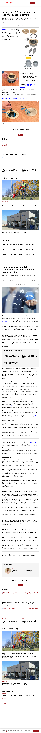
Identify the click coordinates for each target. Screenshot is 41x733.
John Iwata (4, 280)
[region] (20, 731)
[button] (3, 3)
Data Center (4, 681)
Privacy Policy (4, 731)
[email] (24, 25)
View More (37, 628)
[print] (38, 25)
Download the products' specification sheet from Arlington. (15, 98)
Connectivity (5, 9)
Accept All (36, 730)
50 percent (9, 405)
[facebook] (16, 25)
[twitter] (20, 25)
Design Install (5, 201)
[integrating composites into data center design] (20, 220)
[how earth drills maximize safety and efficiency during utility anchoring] (20, 190)
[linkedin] (18, 25)
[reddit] (22, 25)
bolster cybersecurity (31, 442)
